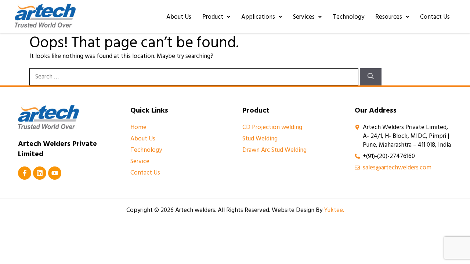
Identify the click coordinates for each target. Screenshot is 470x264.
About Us (178, 17)
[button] (216, 17)
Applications (258, 17)
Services (304, 17)
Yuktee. (334, 210)
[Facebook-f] (24, 173)
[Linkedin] (39, 173)
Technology (348, 17)
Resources (388, 17)
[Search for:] (194, 77)
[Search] (371, 77)
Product (212, 17)
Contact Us (435, 17)
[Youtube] (54, 173)
